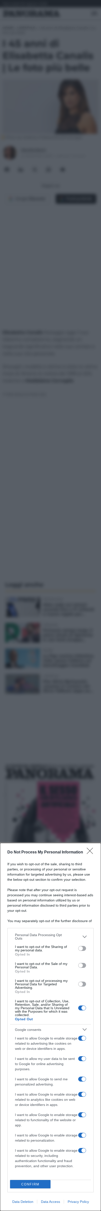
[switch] (82, 948)
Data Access (50, 1202)
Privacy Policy (78, 1202)
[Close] (91, 852)
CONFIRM (30, 1184)
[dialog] (50, 1027)
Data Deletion (22, 1202)
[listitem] (50, 936)
